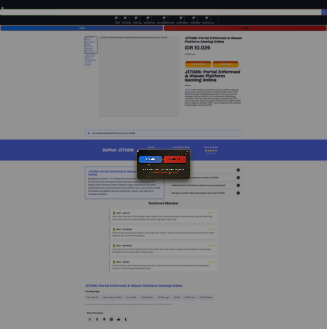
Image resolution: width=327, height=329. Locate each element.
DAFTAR (174, 159)
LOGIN (150, 159)
